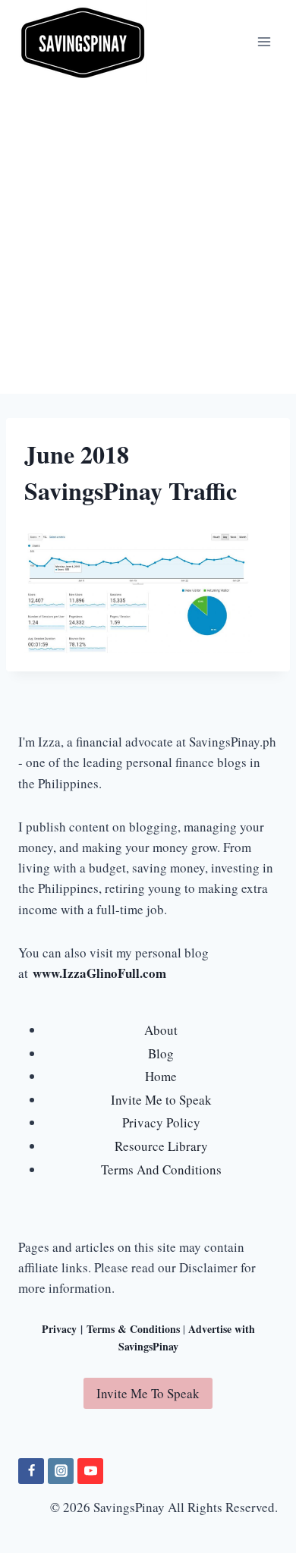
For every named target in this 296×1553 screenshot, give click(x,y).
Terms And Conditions (161, 1169)
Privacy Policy (161, 1122)
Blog (161, 1053)
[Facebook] (31, 1471)
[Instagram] (61, 1471)
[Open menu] (264, 41)
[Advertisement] (148, 238)
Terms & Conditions (133, 1329)
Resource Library (161, 1146)
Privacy (59, 1329)
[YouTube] (90, 1471)
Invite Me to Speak (161, 1099)
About (161, 1030)
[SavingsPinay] (82, 41)
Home (161, 1076)
